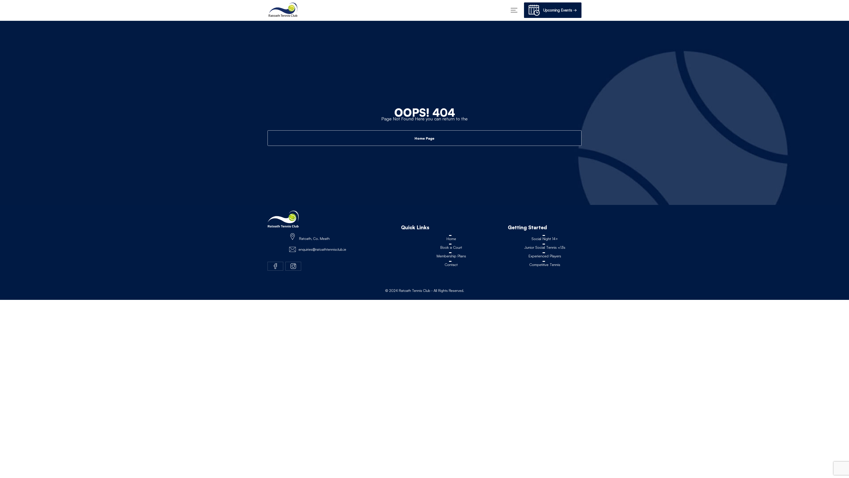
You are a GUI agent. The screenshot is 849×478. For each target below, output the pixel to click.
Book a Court (451, 247)
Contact (451, 264)
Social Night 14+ (544, 238)
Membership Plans (451, 256)
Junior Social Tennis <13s (544, 247)
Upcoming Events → (558, 10)
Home (451, 238)
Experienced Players (545, 256)
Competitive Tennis (545, 264)
